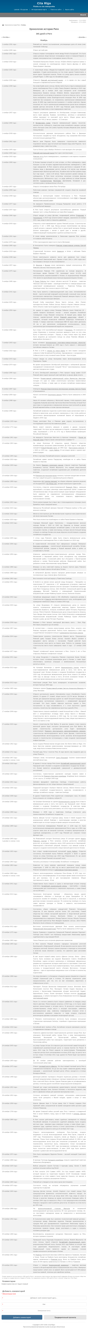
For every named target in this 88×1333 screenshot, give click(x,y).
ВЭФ (76, 198)
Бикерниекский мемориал (59, 1265)
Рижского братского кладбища (55, 776)
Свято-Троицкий (62, 758)
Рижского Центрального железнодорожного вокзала (65, 731)
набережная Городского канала (66, 870)
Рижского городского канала (52, 465)
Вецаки (47, 265)
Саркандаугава (46, 181)
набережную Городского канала (71, 633)
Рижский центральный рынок (52, 80)
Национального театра (70, 667)
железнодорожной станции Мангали (54, 1208)
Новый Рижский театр (49, 448)
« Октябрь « (6, 37)
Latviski (16, 9)
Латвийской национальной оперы (54, 886)
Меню (82, 15)
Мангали (39, 265)
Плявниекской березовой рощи (44, 929)
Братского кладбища (40, 546)
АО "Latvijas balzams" (49, 481)
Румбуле (39, 1255)
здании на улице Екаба (56, 351)
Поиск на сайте (56, 9)
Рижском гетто (56, 1259)
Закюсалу (60, 251)
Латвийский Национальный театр (72, 1242)
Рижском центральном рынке (46, 475)
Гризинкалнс (37, 218)
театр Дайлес (54, 450)
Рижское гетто (38, 156)
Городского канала (55, 395)
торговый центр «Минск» (48, 1066)
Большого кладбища (55, 1160)
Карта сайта (69, 9)
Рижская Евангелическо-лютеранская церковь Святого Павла (63, 389)
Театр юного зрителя (76, 448)
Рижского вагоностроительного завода (47, 267)
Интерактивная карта (39, 9)
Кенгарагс (69, 330)
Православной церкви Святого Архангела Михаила (65, 688)
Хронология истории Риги (12, 25)
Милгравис (57, 181)
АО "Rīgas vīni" (51, 484)
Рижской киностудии (68, 317)
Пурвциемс (80, 215)
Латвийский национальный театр (73, 763)
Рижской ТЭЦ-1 (72, 487)
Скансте (48, 599)
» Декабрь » (82, 37)
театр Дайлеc (72, 851)
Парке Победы (40, 281)
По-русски (24, 9)
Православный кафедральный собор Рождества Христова (63, 378)
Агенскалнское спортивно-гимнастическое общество (65, 342)
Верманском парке (43, 123)
